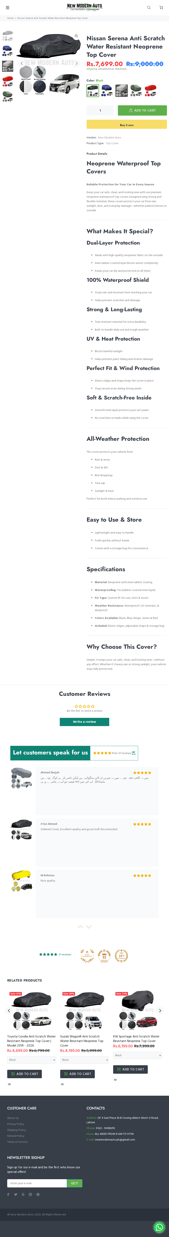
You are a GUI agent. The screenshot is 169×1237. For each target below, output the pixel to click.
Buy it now (127, 125)
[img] (102, 753)
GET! (74, 1183)
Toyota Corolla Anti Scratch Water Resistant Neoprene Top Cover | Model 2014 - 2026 (31, 1041)
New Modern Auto (109, 137)
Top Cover (112, 143)
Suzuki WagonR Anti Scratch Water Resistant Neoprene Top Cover (81, 1041)
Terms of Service (17, 1142)
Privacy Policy (15, 1124)
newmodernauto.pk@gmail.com (115, 1139)
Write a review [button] (84, 722)
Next (76, 63)
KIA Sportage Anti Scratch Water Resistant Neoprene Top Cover (136, 1039)
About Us (13, 1118)
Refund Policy (15, 1136)
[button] (80, 928)
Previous (22, 63)
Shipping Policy (16, 1130)
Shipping (92, 69)
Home (10, 18)
